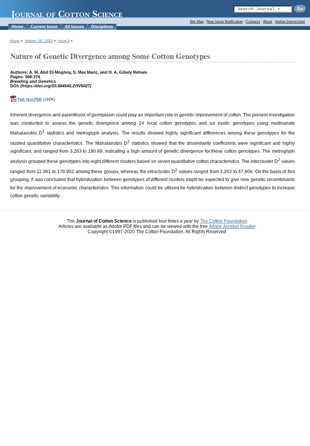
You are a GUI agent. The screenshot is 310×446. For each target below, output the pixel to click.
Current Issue (44, 26)
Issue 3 (64, 41)
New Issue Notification (225, 21)
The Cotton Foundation (223, 221)
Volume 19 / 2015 (39, 41)
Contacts (253, 21)
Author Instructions (290, 21)
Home (17, 26)
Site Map (197, 21)
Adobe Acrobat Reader (232, 226)
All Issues (74, 26)
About (267, 21)
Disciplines (102, 26)
